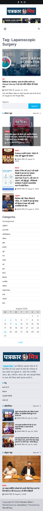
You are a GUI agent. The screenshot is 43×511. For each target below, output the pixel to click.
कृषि (3, 243)
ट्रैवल (4, 260)
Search (5, 102)
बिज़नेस (7, 131)
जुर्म (3, 251)
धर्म (3, 264)
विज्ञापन (4, 391)
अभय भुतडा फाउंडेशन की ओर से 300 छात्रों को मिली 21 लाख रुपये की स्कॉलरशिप (25, 427)
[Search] (39, 29)
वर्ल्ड (3, 294)
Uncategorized (8, 221)
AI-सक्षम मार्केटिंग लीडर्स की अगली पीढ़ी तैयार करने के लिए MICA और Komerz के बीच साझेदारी (20, 489)
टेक (3, 256)
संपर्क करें (5, 400)
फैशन (4, 273)
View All (36, 113)
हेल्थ (3, 79)
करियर (4, 238)
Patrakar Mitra (26, 502)
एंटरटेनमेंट (5, 230)
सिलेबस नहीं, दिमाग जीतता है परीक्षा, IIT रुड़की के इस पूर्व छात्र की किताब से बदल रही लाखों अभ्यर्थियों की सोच (26, 202)
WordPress (7, 508)
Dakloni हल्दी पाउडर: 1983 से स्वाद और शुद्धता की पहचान (26, 154)
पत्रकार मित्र (8, 90)
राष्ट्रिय (4, 286)
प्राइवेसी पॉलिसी (7, 396)
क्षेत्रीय (4, 247)
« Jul (20, 342)
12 (16, 324)
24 (5, 332)
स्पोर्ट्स (4, 299)
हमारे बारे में (5, 387)
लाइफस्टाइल (6, 290)
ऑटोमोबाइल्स (6, 234)
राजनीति (4, 281)
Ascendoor (22, 505)
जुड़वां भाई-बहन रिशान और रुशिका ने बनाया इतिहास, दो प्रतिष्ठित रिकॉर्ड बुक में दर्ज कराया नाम (26, 413)
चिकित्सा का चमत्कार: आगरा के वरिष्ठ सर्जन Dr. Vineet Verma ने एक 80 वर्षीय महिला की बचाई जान (20, 84)
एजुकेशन (17, 196)
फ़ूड (3, 269)
